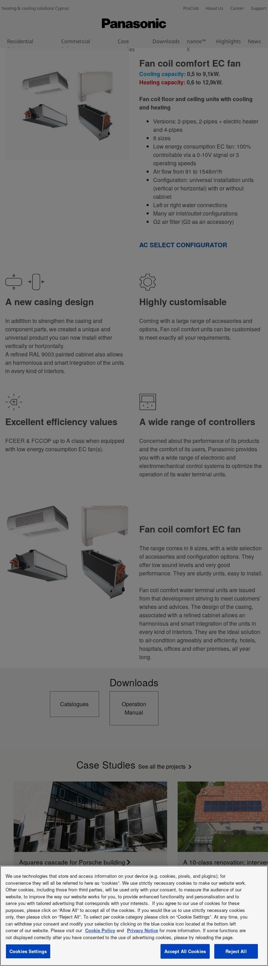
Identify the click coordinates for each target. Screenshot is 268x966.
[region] (134, 916)
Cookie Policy (100, 930)
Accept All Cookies (185, 951)
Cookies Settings (28, 951)
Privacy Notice (142, 930)
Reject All (235, 951)
